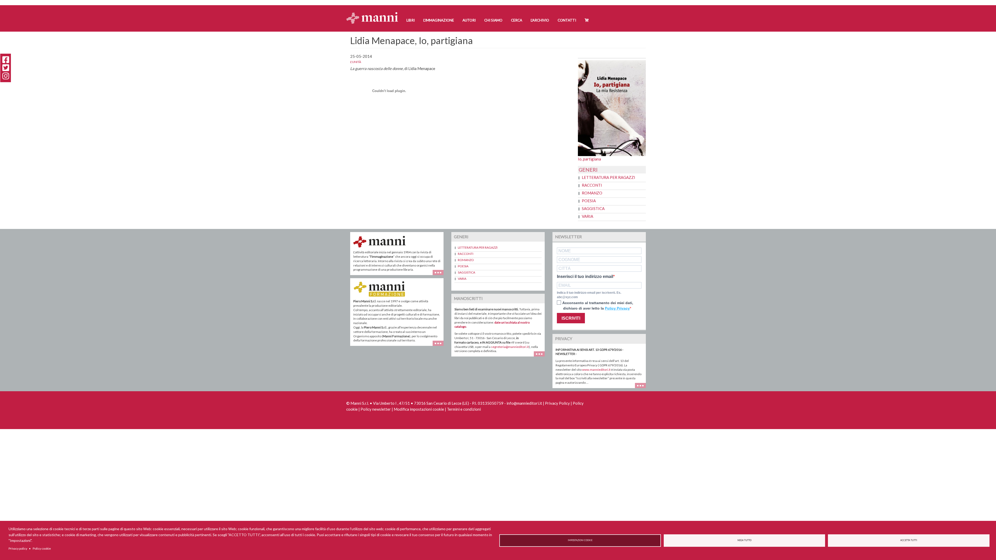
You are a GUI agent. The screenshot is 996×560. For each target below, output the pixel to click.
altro (440, 346)
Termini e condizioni (464, 409)
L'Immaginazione (438, 20)
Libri (410, 20)
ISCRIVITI (571, 318)
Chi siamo (493, 20)
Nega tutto (744, 540)
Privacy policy (18, 548)
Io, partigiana (589, 159)
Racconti (592, 185)
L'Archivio (540, 20)
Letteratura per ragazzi (608, 177)
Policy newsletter (376, 409)
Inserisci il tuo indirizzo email (585, 277)
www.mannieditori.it (596, 370)
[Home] (374, 13)
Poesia (589, 200)
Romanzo (592, 193)
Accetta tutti (908, 540)
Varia (587, 216)
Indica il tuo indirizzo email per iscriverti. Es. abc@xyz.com (589, 295)
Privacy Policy (557, 403)
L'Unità (355, 62)
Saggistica (593, 208)
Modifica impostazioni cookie (419, 409)
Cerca (516, 20)
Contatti (567, 20)
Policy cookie (42, 548)
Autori (469, 20)
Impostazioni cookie (580, 540)
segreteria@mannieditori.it (510, 347)
